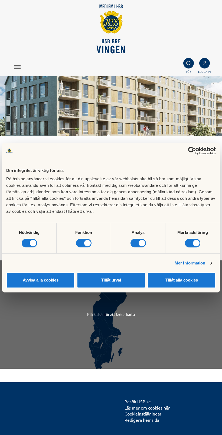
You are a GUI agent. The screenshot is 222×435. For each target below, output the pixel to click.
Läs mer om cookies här (147, 407)
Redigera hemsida (142, 420)
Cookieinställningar (143, 413)
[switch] (84, 243)
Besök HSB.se (138, 401)
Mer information (190, 263)
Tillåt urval (111, 280)
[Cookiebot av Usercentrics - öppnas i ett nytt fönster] (192, 151)
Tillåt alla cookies (181, 280)
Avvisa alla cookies (40, 280)
